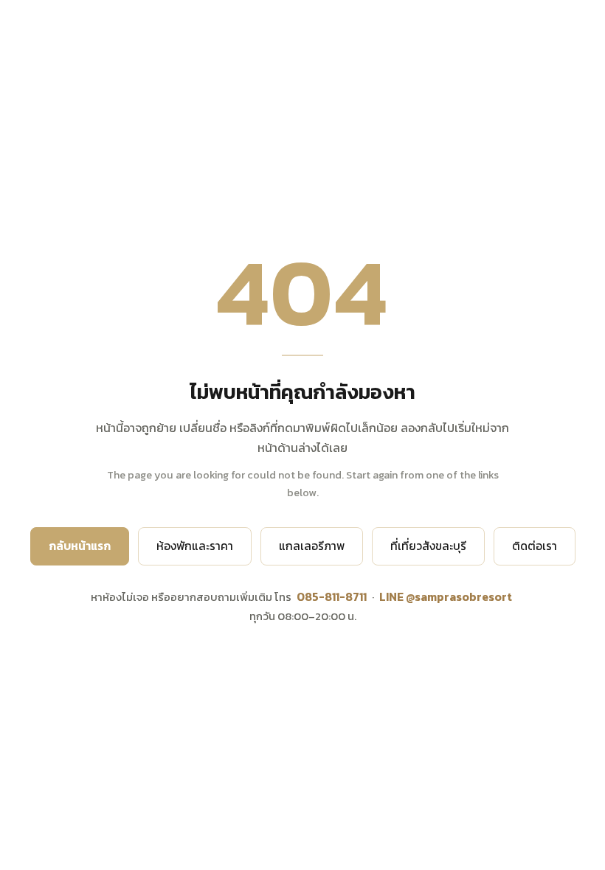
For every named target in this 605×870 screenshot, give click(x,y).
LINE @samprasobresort (445, 596)
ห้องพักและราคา (194, 545)
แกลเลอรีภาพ (312, 545)
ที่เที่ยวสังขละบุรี (428, 545)
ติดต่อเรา (534, 545)
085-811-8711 (332, 596)
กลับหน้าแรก (80, 545)
